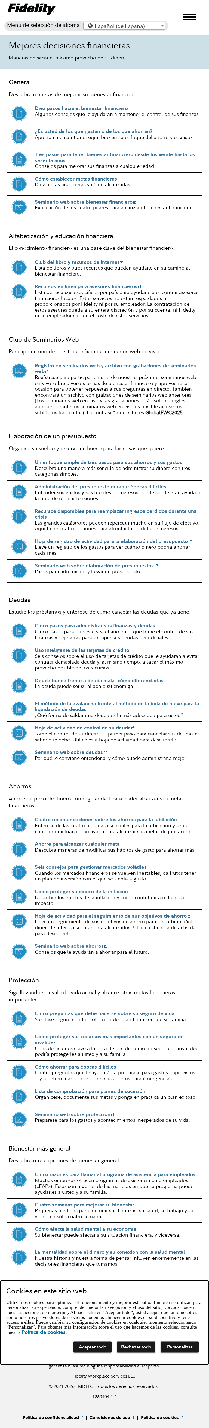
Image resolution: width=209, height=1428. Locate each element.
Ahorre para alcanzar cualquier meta (77, 844)
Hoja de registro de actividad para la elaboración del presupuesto (111, 541)
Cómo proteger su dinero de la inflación (81, 891)
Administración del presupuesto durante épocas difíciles (100, 487)
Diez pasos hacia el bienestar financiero (81, 108)
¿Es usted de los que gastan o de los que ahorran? (93, 131)
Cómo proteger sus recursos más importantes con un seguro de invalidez (109, 1039)
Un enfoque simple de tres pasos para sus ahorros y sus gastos (108, 462)
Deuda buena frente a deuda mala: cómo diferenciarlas (99, 680)
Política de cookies (160, 1417)
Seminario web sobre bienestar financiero (84, 202)
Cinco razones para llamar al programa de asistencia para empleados (115, 1174)
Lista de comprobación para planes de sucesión (90, 1091)
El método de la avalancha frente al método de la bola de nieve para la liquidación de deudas (117, 706)
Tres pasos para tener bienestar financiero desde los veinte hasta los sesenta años (115, 157)
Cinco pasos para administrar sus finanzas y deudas (95, 626)
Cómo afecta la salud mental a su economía (85, 1229)
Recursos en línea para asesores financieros (86, 286)
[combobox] (124, 26)
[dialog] (104, 1322)
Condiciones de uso (110, 1417)
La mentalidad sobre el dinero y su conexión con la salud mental (110, 1252)
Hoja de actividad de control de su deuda (83, 728)
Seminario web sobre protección (72, 1114)
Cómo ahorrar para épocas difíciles (75, 1067)
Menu (189, 19)
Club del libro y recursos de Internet (77, 262)
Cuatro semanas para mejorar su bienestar (84, 1205)
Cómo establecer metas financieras (76, 179)
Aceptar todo (92, 1347)
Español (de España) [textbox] (120, 26)
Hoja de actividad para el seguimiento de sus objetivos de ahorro (111, 916)
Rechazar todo (136, 1347)
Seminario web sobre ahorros (69, 946)
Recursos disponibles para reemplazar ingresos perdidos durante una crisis (116, 514)
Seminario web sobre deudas (69, 752)
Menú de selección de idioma (43, 25)
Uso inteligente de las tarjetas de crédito (82, 650)
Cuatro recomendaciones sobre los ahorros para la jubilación (106, 819)
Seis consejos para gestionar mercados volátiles (91, 867)
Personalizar (179, 1347)
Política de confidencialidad (51, 1417)
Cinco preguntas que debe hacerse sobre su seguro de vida (104, 1013)
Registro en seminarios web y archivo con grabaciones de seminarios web (115, 368)
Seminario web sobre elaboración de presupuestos (94, 566)
